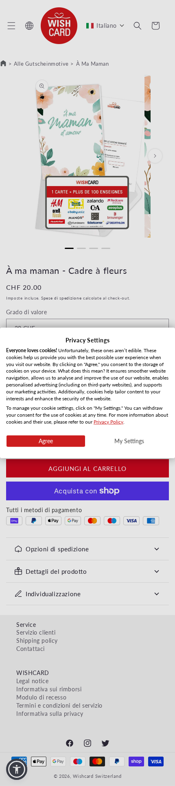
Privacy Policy (108, 422)
